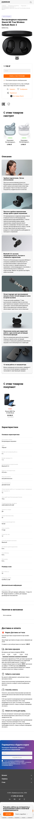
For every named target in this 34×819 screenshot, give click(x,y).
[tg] (19, 799)
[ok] (24, 799)
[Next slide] (29, 136)
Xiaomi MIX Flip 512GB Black (10, 412)
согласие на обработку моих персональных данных (13, 761)
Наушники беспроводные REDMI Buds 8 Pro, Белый (24, 141)
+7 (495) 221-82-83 (17, 796)
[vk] (10, 799)
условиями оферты (7, 765)
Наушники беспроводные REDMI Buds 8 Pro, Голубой (10, 141)
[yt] (15, 799)
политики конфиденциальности (11, 763)
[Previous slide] (5, 136)
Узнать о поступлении (17, 76)
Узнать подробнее (20, 814)
